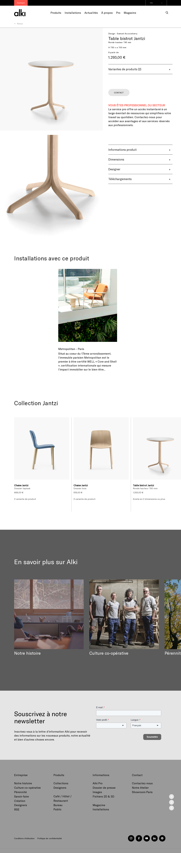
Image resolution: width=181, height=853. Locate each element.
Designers (20, 805)
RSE (16, 809)
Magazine (99, 805)
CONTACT (119, 92)
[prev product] (171, 802)
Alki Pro (98, 783)
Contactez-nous (142, 783)
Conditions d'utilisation (24, 838)
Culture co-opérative (27, 787)
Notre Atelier (140, 787)
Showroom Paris (142, 792)
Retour (20, 23)
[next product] (171, 796)
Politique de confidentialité (49, 838)
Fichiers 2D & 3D (103, 796)
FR (151, 3)
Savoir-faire (21, 796)
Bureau (58, 805)
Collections (60, 783)
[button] (167, 12)
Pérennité (20, 792)
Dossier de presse (104, 787)
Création (19, 800)
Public (57, 809)
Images (97, 792)
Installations (101, 809)
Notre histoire (23, 783)
